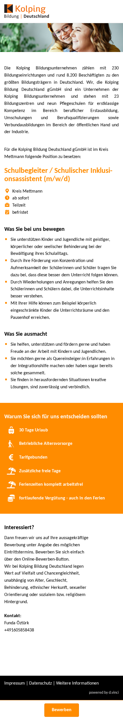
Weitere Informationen (77, 683)
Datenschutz (40, 683)
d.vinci (114, 693)
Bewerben (62, 710)
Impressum (14, 683)
